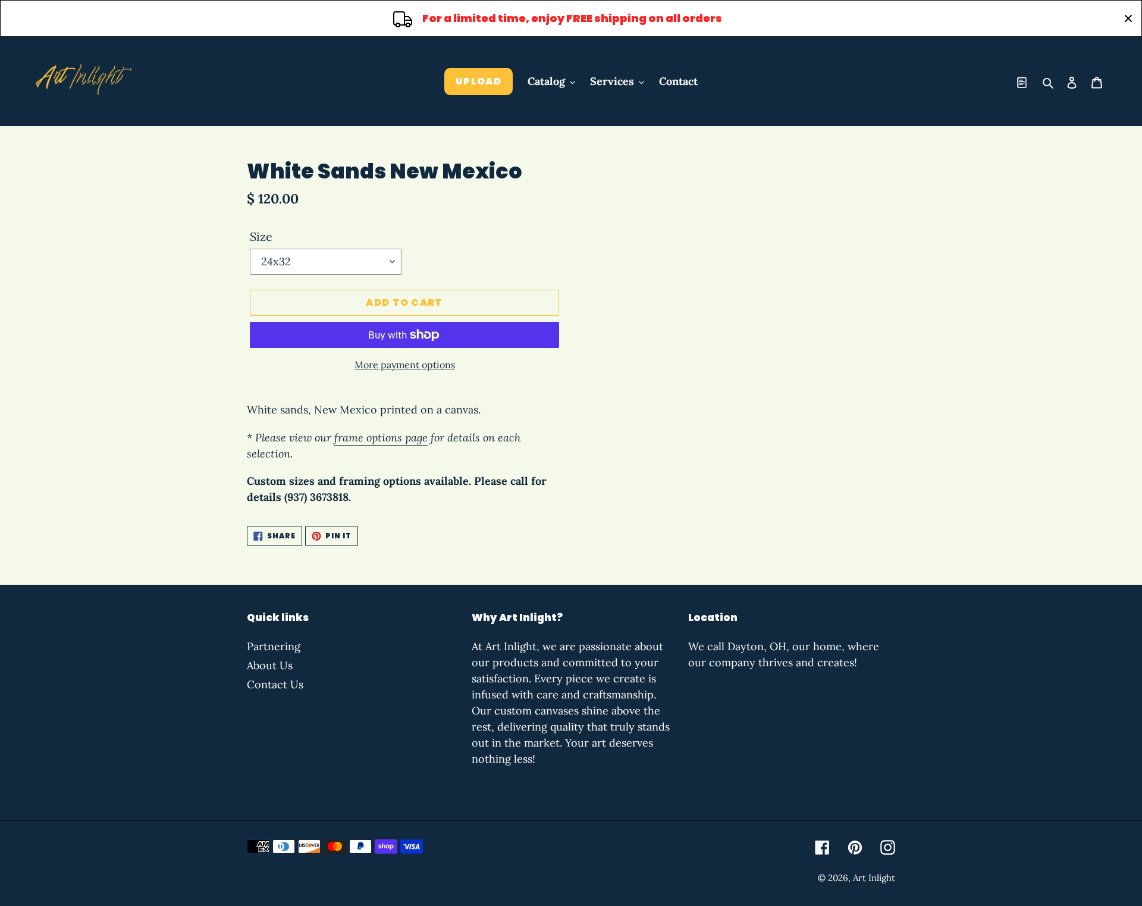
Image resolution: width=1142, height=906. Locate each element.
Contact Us (275, 684)
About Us (270, 665)
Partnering (273, 646)
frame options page (381, 437)
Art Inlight (874, 877)
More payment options (404, 365)
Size (261, 236)
